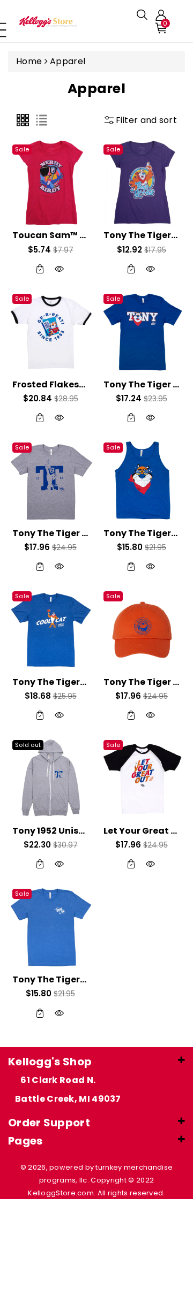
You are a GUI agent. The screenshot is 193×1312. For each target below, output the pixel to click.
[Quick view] (59, 268)
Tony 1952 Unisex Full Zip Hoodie (84, 831)
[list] (41, 119)
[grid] (23, 119)
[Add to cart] (40, 268)
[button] (142, 14)
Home (29, 61)
